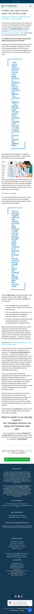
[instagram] (19, 596)
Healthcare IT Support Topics (19, 16)
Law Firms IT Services (17, 543)
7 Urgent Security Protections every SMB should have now (17, 506)
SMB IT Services (17, 548)
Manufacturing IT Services (17, 545)
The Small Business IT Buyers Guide (17, 503)
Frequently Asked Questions (17, 515)
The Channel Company (23, 485)
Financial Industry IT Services (17, 546)
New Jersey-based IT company (14, 348)
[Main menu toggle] (30, 6)
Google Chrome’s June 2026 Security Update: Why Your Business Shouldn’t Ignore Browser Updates (17, 526)
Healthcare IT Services (17, 541)
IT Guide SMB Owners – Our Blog (17, 517)
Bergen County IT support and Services (17, 553)
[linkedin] (16, 596)
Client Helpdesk (17, 1)
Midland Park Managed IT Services (17, 557)
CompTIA (10, 491)
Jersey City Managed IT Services (17, 555)
